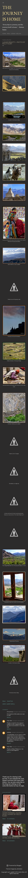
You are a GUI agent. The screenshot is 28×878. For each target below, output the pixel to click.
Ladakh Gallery (10, 704)
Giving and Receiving (11, 838)
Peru (8, 33)
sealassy (9, 732)
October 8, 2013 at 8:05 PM (20, 711)
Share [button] (4, 701)
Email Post (10, 701)
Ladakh (13, 33)
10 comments (11, 841)
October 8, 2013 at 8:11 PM (18, 720)
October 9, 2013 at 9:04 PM (19, 746)
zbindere (19, 869)
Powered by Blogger (15, 865)
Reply (9, 717)
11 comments (11, 818)
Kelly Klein (9, 720)
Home (4, 33)
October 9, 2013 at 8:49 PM (17, 732)
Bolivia (18, 33)
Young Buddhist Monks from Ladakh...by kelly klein (11, 814)
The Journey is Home (12, 13)
